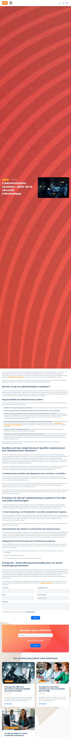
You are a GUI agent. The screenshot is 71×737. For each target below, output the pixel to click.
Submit (35, 618)
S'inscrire (35, 645)
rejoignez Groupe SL (46, 583)
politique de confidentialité (35, 640)
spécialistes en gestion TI (16, 377)
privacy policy (30, 612)
